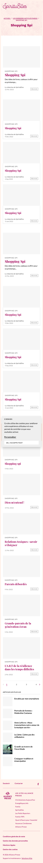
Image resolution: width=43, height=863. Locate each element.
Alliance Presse (21, 827)
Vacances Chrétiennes (23, 823)
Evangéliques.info (21, 803)
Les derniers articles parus (25, 18)
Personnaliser (10, 437)
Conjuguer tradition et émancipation (23, 759)
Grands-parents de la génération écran (18, 624)
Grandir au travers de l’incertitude (23, 747)
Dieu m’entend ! (14, 502)
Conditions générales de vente (14, 836)
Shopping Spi (11, 71)
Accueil (7, 18)
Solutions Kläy (27, 858)
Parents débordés (16, 584)
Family (17, 807)
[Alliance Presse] (7, 798)
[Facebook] (38, 784)
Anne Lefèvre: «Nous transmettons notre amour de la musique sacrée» (26, 725)
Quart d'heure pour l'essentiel (26, 820)
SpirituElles (19, 810)
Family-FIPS (19, 817)
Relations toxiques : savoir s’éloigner (21, 543)
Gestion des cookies (10, 849)
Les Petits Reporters (22, 813)
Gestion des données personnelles (15, 841)
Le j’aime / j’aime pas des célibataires (24, 735)
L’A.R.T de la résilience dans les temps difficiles (19, 667)
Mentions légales (9, 845)
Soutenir (6, 783)
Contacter (19, 783)
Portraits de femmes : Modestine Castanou (23, 711)
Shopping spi (13, 463)
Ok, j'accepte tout (14, 443)
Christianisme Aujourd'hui (25, 800)
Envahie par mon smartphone (26, 698)
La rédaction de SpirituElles (14, 87)
